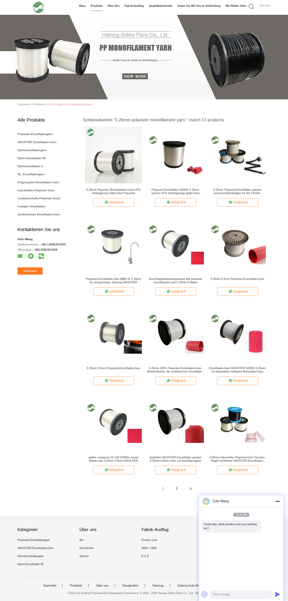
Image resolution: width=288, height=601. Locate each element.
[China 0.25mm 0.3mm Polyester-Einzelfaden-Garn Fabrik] (237, 244)
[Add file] (204, 594)
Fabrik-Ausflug (134, 5)
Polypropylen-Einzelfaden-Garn (38, 182)
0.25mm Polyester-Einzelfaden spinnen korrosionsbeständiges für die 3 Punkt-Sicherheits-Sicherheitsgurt (237, 191)
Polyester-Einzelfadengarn (35, 134)
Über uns (114, 5)
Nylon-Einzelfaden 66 (31, 158)
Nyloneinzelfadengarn (32, 150)
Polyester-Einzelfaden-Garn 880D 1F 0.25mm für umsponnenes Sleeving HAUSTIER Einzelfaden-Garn (113, 280)
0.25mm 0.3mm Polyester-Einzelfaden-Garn (237, 279)
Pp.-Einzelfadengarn (31, 174)
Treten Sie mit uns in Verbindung (199, 5)
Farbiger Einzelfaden (31, 206)
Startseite (49, 585)
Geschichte (86, 548)
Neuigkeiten (130, 585)
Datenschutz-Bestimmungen (197, 585)
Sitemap (158, 585)
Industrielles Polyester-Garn (36, 190)
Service (84, 556)
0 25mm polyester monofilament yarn (69, 104)
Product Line (149, 540)
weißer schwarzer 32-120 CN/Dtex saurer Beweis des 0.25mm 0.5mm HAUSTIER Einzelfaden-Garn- (114, 459)
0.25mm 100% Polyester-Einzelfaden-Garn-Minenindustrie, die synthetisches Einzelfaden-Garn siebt (175, 370)
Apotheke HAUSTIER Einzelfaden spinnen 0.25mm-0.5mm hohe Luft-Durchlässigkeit (175, 459)
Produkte (96, 5)
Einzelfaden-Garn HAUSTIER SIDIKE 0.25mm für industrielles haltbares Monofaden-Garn (237, 370)
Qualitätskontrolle (160, 5)
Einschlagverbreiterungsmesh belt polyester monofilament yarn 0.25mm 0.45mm (175, 280)
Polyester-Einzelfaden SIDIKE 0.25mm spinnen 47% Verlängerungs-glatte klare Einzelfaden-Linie (175, 191)
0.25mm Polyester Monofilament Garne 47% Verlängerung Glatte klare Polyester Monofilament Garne (113, 191)
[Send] (277, 594)
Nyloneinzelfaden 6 (30, 166)
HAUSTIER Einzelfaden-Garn (37, 142)
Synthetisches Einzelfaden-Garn (38, 214)
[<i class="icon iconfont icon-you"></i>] (190, 488)
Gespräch (30, 271)
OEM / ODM (149, 548)
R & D (145, 556)
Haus (82, 5)
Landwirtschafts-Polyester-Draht (38, 198)
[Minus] (277, 501)
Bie (81, 540)
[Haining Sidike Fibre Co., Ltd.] (38, 7)
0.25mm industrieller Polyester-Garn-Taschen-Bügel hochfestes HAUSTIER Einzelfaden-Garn (237, 459)
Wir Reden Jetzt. (236, 5)
